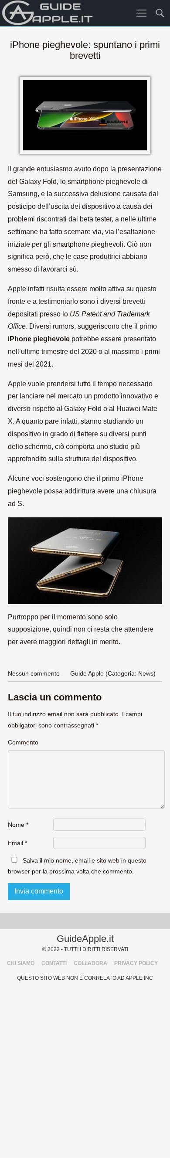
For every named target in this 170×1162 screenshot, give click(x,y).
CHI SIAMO (20, 963)
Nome (18, 824)
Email (17, 842)
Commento (23, 742)
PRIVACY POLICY (136, 963)
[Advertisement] (85, 1073)
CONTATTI (54, 963)
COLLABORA (90, 963)
